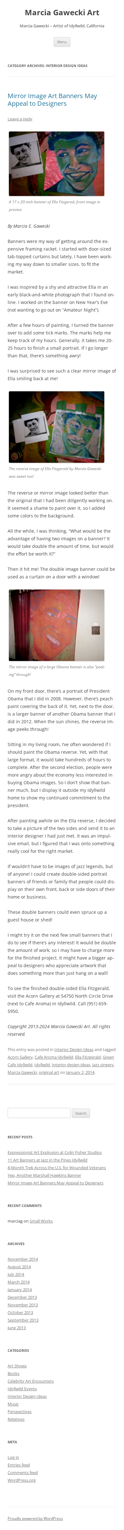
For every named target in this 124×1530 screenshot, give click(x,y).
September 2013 (23, 1320)
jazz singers (103, 1065)
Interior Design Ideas (73, 1049)
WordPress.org (22, 1480)
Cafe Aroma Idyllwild (54, 1057)
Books (13, 1373)
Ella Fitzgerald (88, 1057)
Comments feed (23, 1472)
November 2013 (23, 1305)
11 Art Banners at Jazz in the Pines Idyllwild (47, 1160)
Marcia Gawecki (22, 1072)
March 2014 (19, 1282)
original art (49, 1072)
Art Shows (17, 1366)
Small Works (41, 1221)
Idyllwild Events (22, 1389)
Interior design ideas (71, 1065)
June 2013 (17, 1328)
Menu (62, 41)
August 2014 (19, 1267)
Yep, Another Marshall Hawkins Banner (44, 1175)
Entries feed (19, 1465)
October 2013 (20, 1312)
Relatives (16, 1419)
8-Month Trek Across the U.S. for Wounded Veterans (57, 1167)
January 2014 (20, 1289)
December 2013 (22, 1297)
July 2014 (16, 1274)
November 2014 (23, 1259)
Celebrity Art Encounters (31, 1381)
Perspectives (19, 1411)
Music (13, 1404)
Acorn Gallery (20, 1057)
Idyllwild (42, 1065)
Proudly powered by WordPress (35, 1518)
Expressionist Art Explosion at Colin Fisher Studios (55, 1152)
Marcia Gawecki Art (62, 12)
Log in (13, 1457)
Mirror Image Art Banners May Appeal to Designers (52, 99)
